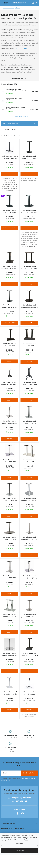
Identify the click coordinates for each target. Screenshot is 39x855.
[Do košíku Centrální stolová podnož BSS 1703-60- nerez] (9, 671)
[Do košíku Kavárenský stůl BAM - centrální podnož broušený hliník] (9, 710)
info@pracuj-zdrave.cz (21, 797)
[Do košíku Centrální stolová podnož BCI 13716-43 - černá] (29, 174)
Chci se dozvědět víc (19, 78)
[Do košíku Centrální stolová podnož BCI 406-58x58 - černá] (9, 400)
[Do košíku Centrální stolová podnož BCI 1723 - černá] (9, 361)
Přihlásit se (29, 773)
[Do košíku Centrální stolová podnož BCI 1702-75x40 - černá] (29, 284)
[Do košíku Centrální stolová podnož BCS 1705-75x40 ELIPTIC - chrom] (9, 555)
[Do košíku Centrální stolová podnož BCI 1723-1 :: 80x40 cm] (29, 362)
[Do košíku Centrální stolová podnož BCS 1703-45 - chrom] (9, 516)
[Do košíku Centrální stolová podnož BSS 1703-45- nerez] (29, 632)
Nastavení (19, 844)
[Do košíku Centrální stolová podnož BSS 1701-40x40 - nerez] (9, 594)
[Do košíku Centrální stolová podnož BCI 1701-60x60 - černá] (9, 284)
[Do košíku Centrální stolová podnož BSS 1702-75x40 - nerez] (9, 632)
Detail (9, 228)
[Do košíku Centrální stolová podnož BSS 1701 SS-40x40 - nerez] (29, 555)
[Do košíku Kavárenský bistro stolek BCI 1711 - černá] (29, 671)
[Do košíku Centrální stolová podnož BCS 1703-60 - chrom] (29, 516)
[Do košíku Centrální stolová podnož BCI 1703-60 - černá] (29, 323)
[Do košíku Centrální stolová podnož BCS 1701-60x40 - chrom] (9, 478)
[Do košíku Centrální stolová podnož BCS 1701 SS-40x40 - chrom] (9, 439)
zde (26, 840)
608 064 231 (21, 801)
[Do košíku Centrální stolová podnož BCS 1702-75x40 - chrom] (29, 478)
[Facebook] (17, 813)
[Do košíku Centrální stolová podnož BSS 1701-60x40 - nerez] (29, 594)
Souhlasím (20, 850)
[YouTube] (22, 813)
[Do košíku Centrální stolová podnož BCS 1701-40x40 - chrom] (29, 439)
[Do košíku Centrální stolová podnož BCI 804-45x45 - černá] (29, 400)
